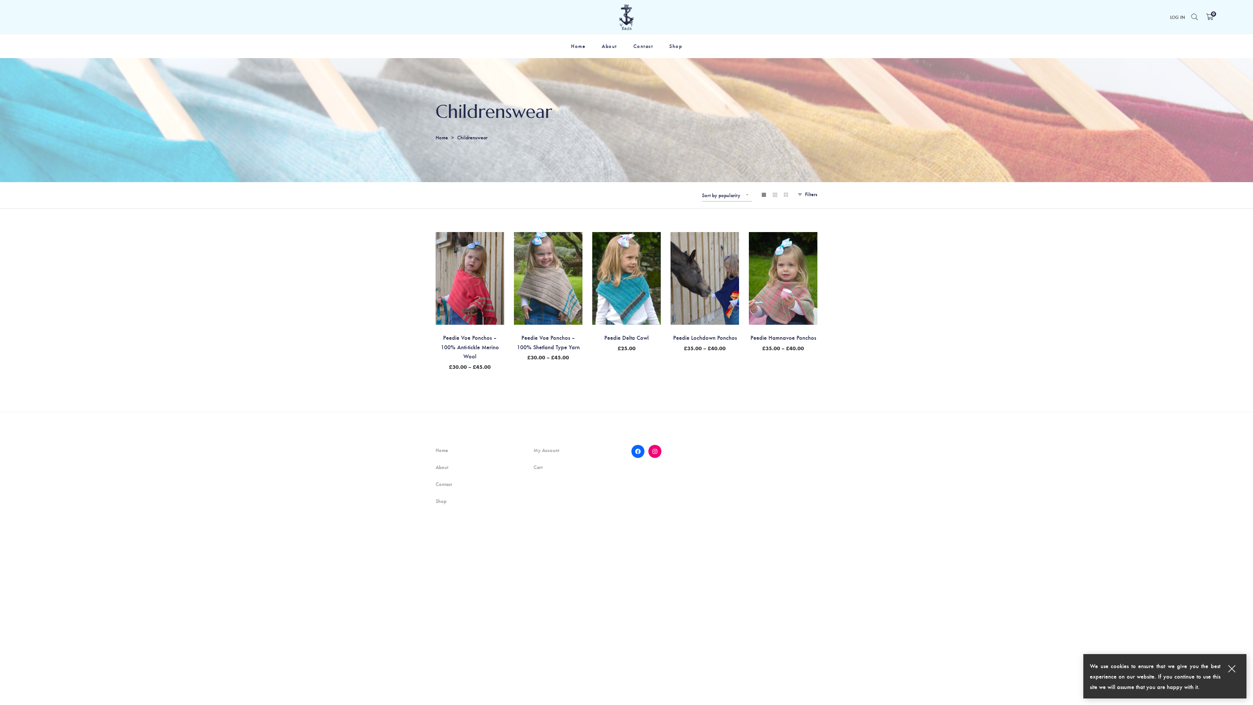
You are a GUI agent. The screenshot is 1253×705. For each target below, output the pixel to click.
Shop (441, 501)
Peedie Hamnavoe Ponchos (783, 337)
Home (442, 137)
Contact (444, 484)
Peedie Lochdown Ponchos (705, 337)
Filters (811, 194)
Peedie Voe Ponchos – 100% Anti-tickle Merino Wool (470, 346)
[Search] (1194, 16)
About (442, 467)
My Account (546, 450)
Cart (538, 467)
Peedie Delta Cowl (626, 337)
